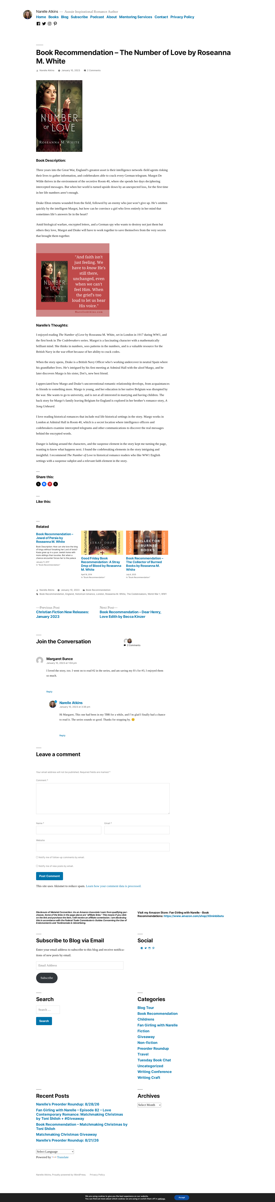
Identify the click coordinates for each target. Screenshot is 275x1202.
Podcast (97, 17)
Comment (42, 780)
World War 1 (154, 594)
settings (161, 1199)
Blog (64, 17)
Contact (161, 17)
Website (40, 840)
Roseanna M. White (115, 594)
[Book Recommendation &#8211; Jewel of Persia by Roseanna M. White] (58, 548)
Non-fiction (147, 1042)
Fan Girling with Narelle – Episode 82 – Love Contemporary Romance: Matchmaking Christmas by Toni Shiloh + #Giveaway (79, 1114)
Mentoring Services (135, 17)
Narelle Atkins (47, 11)
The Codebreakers (136, 594)
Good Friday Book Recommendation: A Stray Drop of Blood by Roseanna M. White (101, 563)
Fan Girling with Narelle (158, 1025)
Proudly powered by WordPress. (69, 1174)
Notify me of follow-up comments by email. (62, 857)
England (69, 594)
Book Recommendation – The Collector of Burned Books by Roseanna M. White (144, 563)
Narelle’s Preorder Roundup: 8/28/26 (67, 1104)
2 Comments (94, 70)
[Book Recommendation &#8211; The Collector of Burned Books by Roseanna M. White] (147, 543)
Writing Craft (149, 1077)
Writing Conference (155, 1072)
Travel (143, 1054)
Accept (182, 1197)
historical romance (85, 594)
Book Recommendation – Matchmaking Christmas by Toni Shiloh (82, 1126)
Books (53, 17)
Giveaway (146, 1037)
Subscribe (79, 17)
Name (40, 823)
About (111, 17)
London (100, 594)
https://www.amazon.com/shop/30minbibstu (194, 916)
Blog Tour (146, 1008)
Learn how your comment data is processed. (113, 886)
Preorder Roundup (153, 1048)
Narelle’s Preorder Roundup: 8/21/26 (67, 1140)
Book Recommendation (98, 590)
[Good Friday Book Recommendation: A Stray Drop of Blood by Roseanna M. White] (102, 543)
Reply (49, 691)
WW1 (164, 594)
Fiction (143, 1031)
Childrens (146, 1019)
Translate (63, 1157)
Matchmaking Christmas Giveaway (66, 1134)
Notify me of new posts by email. (56, 866)
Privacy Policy (182, 17)
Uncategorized (150, 1066)
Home (41, 17)
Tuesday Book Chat (154, 1060)
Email (108, 823)
